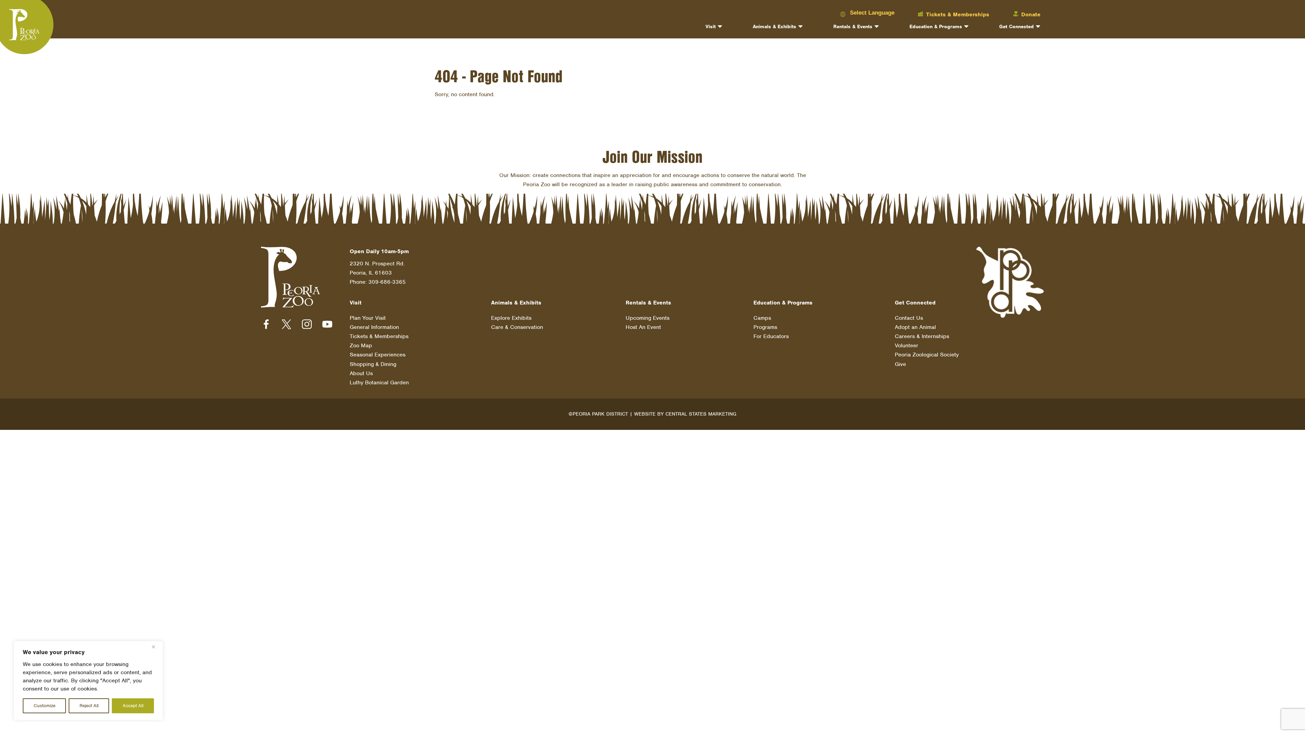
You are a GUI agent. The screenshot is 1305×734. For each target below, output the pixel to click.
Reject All (89, 706)
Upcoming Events (647, 317)
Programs (765, 327)
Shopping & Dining (373, 364)
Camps (762, 317)
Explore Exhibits (511, 317)
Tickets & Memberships (379, 336)
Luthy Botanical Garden (379, 382)
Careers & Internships (922, 336)
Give (900, 364)
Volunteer (906, 345)
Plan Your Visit (368, 317)
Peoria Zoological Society (927, 354)
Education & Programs (935, 26)
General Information (374, 327)
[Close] (156, 647)
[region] (88, 680)
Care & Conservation (517, 327)
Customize (44, 706)
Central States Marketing (700, 414)
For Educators (771, 336)
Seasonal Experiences (377, 354)
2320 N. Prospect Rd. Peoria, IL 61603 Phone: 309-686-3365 (378, 272)
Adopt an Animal (915, 327)
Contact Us (909, 317)
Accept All (133, 706)
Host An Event (643, 327)
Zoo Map (361, 345)
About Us (361, 373)
